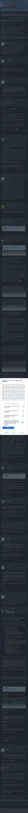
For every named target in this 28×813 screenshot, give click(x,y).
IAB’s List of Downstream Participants (15, 399)
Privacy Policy (21, 432)
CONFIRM (8, 427)
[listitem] (14, 403)
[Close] (25, 380)
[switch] (23, 406)
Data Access (14, 432)
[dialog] (14, 406)
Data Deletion (6, 432)
